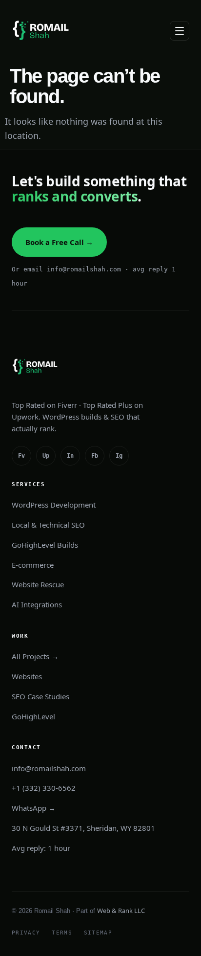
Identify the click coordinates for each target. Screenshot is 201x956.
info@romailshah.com (49, 768)
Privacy (26, 933)
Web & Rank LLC (121, 910)
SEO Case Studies (40, 696)
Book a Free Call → (59, 242)
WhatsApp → (34, 808)
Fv (21, 455)
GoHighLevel (33, 716)
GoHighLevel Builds (45, 545)
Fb (94, 455)
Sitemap (98, 933)
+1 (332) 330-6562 (44, 788)
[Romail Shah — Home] (42, 30)
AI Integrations (37, 604)
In (70, 455)
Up (45, 455)
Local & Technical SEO (48, 525)
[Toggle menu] (179, 31)
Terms (62, 933)
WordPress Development (54, 505)
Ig (119, 455)
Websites (27, 676)
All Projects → (35, 656)
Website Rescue (38, 584)
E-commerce (33, 565)
